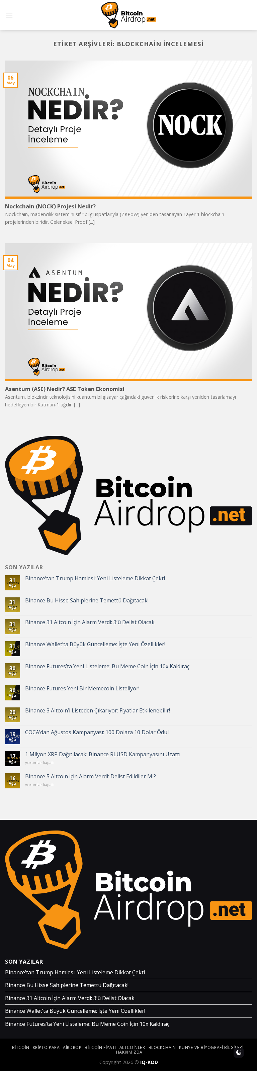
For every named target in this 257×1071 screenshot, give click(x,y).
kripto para (46, 1047)
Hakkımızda (129, 1052)
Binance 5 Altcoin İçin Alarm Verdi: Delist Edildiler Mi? (90, 776)
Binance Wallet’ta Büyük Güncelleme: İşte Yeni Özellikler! (95, 644)
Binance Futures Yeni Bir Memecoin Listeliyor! (82, 688)
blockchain (162, 1047)
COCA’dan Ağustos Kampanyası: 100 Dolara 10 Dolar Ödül (97, 732)
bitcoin (20, 1047)
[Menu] (9, 15)
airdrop (72, 1047)
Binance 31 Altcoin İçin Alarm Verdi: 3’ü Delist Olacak (90, 622)
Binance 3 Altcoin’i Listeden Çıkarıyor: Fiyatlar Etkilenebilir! (97, 710)
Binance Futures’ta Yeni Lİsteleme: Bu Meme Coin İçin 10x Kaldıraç (107, 666)
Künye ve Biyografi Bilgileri (211, 1047)
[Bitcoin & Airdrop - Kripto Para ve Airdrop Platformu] (128, 15)
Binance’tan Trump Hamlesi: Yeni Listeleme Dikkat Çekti (95, 578)
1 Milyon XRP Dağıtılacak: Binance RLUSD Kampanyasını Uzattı (102, 754)
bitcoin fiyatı (100, 1047)
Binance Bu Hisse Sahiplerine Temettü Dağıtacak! (87, 600)
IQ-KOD (149, 1062)
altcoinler (132, 1047)
